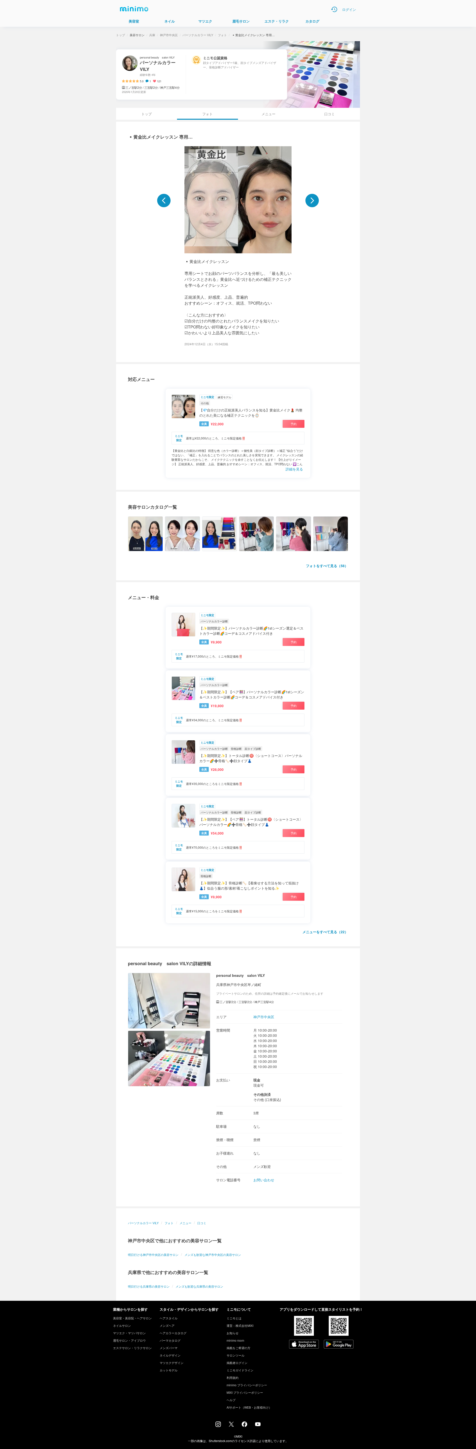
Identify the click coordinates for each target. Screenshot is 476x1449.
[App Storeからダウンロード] (304, 1345)
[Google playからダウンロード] (339, 1345)
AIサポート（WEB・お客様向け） (249, 1407)
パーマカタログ (170, 1340)
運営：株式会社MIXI (240, 1325)
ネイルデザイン (170, 1355)
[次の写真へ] (312, 200)
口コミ (329, 113)
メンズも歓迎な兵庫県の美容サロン (199, 1286)
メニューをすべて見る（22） (325, 931)
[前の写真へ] (164, 200)
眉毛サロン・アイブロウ (129, 1340)
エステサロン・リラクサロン (132, 1348)
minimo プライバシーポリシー (247, 1385)
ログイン (349, 9)
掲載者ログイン (237, 1363)
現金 (256, 1079)
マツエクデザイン (171, 1363)
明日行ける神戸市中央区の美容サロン (153, 1254)
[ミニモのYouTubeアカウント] (258, 1424)
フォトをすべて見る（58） (327, 565)
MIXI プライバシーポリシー (245, 1392)
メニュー (268, 113)
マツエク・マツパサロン (129, 1333)
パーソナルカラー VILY (197, 35)
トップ (120, 35)
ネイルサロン (122, 1325)
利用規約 (232, 1377)
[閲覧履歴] (334, 9)
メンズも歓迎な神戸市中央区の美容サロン (212, 1254)
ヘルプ (231, 1400)
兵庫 (152, 35)
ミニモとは (234, 1318)
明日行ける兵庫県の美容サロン (149, 1286)
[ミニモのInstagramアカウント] (218, 1425)
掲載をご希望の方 (238, 1348)
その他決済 (262, 1094)
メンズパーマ (169, 1348)
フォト (222, 35)
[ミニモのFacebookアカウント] (244, 1425)
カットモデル (169, 1370)
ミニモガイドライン (240, 1370)
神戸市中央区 (169, 35)
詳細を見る (294, 468)
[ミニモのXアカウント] (231, 1425)
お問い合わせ (263, 1179)
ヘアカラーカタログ (173, 1333)
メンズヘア (167, 1325)
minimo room (235, 1340)
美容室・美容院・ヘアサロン (132, 1318)
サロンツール (235, 1355)
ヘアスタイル (169, 1318)
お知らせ (232, 1333)
